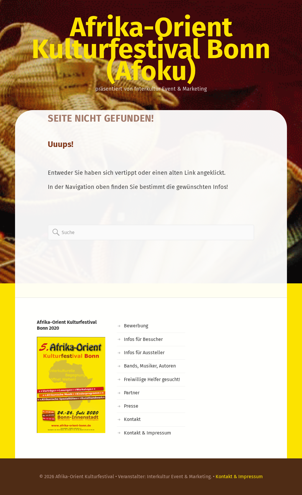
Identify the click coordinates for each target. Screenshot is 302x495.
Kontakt (132, 419)
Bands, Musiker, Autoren (150, 366)
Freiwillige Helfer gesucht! (152, 379)
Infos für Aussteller (144, 352)
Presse (131, 406)
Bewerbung (136, 326)
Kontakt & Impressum (147, 433)
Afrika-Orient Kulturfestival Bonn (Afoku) (151, 49)
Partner (131, 393)
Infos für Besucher (143, 339)
